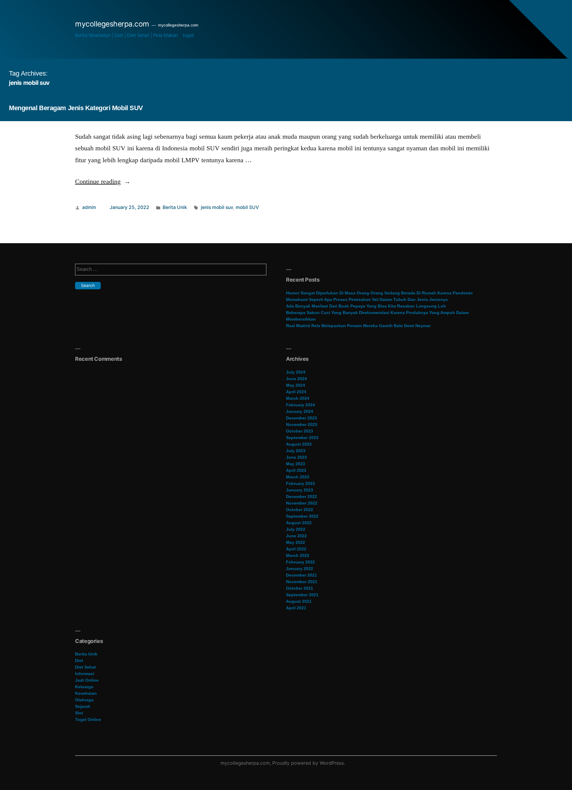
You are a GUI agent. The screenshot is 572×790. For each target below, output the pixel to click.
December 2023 (301, 418)
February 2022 (300, 562)
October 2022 (299, 509)
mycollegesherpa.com (112, 23)
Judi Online (87, 680)
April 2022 (296, 549)
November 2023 (301, 424)
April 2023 (296, 470)
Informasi (84, 673)
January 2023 (299, 490)
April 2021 (296, 607)
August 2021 (299, 601)
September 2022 (302, 516)
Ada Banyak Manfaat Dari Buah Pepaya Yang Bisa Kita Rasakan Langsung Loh (366, 306)
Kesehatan (86, 693)
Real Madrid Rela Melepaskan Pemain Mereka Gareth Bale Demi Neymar (358, 325)
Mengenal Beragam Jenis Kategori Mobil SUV (76, 108)
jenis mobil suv (217, 207)
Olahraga (84, 699)
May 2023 (295, 463)
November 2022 (301, 503)
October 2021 (299, 588)
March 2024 (297, 398)
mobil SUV (247, 207)
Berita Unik (175, 207)
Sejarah (82, 706)
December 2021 (301, 575)
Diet (79, 660)
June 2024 (296, 378)
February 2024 (300, 404)
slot (79, 713)
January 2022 (299, 568)
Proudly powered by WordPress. (308, 763)
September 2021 (302, 594)
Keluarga (84, 686)
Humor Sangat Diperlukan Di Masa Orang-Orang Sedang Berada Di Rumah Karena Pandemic (379, 293)
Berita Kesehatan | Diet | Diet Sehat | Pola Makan (126, 35)
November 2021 (301, 581)
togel (188, 35)
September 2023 (302, 437)
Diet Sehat (85, 667)
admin (89, 207)
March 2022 (297, 555)
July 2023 (295, 450)
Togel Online (88, 719)
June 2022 (296, 535)
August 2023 (299, 444)
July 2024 (295, 372)
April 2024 (296, 391)
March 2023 (297, 476)
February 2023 (300, 483)
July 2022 (295, 529)
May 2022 (295, 542)
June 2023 (296, 457)
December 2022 (301, 496)
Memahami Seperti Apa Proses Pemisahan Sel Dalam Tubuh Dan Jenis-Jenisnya (367, 299)
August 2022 (299, 522)
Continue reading (102, 181)
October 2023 (299, 431)
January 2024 (299, 411)
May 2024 (295, 385)
